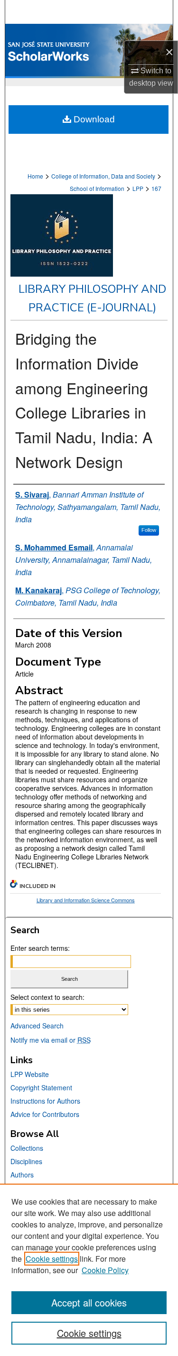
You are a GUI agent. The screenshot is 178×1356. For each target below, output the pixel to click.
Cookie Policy (105, 1270)
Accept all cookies (89, 1302)
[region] (89, 1270)
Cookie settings (52, 1258)
